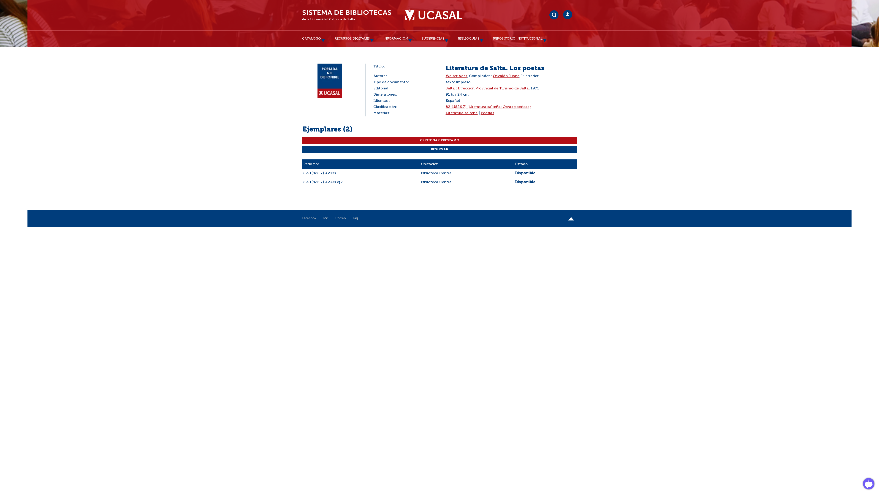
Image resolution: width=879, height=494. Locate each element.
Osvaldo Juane (506, 76)
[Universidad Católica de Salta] (433, 15)
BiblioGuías (468, 38)
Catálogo (311, 38)
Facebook (309, 218)
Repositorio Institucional (518, 38)
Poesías (487, 113)
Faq (355, 218)
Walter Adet (456, 76)
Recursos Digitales (352, 38)
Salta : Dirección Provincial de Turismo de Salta (487, 88)
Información (395, 38)
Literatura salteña (462, 113)
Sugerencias (433, 38)
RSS (325, 218)
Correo (340, 218)
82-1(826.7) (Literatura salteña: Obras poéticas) (488, 107)
